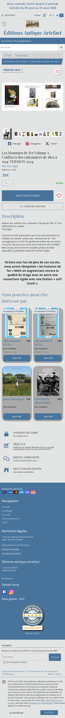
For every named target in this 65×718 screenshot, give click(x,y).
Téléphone (8, 578)
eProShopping (8, 674)
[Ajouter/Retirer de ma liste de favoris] (59, 196)
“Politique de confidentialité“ (41, 703)
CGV (5, 522)
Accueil (8, 55)
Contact (37, 15)
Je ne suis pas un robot (16, 662)
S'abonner (54, 657)
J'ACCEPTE (49, 712)
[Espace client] (44, 15)
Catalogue (7, 511)
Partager (16, 143)
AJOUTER (16, 358)
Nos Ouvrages (10, 166)
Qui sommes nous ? (11, 518)
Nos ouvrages (22, 55)
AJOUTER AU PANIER (27, 195)
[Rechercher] (61, 47)
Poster (53, 143)
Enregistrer (35, 143)
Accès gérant (56, 674)
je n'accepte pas (16, 712)
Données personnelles (11, 553)
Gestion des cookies (10, 549)
